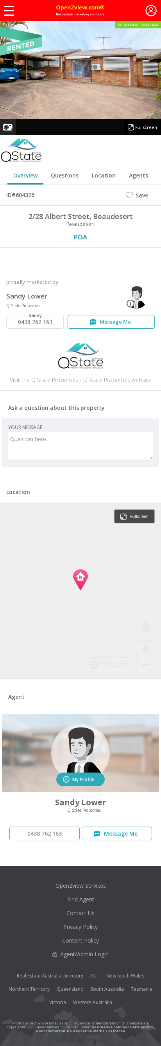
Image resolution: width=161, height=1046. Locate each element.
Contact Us (80, 913)
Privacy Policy (80, 926)
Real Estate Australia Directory (50, 975)
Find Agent (80, 899)
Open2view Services (80, 885)
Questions (65, 175)
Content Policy (80, 940)
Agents (138, 175)
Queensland (70, 989)
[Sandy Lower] (136, 297)
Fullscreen (146, 127)
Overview (25, 175)
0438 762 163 (35, 320)
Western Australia (92, 1002)
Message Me (114, 321)
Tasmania (141, 989)
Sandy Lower (26, 295)
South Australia (107, 989)
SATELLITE (113, 665)
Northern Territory (29, 989)
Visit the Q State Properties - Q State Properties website (80, 380)
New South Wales (125, 975)
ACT (94, 975)
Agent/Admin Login (84, 954)
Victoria (57, 1002)
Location (104, 175)
